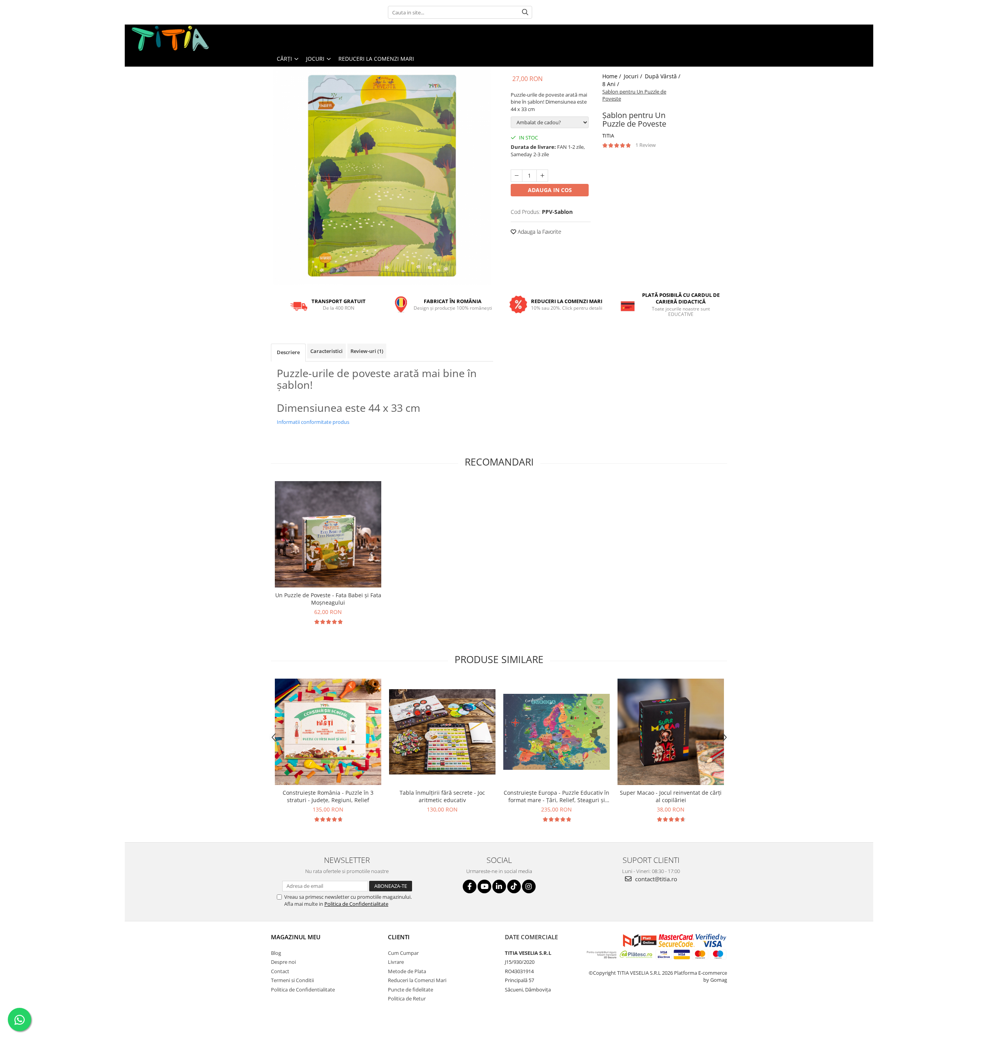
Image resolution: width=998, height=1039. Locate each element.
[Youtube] (484, 886)
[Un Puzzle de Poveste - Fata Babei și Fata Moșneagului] (328, 534)
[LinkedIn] (499, 886)
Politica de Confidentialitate (356, 903)
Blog (276, 952)
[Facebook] (469, 886)
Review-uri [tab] (366, 351)
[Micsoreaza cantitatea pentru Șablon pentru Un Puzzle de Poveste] (516, 175)
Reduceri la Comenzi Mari (376, 58)
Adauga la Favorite (538, 231)
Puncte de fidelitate (410, 989)
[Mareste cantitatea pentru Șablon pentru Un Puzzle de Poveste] (542, 175)
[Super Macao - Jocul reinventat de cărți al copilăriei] (671, 732)
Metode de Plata (407, 971)
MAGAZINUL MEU (295, 937)
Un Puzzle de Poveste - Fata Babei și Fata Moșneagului (328, 598)
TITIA (608, 135)
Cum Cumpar (403, 952)
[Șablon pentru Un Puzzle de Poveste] (382, 176)
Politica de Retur (407, 998)
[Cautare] (525, 12)
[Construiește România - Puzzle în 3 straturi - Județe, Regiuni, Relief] (328, 732)
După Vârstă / (663, 76)
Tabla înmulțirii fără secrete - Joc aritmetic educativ (442, 796)
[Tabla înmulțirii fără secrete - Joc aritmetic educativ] (442, 731)
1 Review (645, 144)
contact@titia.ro (655, 879)
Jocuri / (634, 76)
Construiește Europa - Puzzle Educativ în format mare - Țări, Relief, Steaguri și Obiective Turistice (556, 796)
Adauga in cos (550, 190)
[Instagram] (529, 886)
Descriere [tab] (288, 352)
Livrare (396, 961)
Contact (280, 971)
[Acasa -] (170, 38)
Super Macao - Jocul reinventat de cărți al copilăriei (671, 796)
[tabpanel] (382, 176)
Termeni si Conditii (292, 980)
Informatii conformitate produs (313, 421)
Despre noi (283, 961)
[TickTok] (514, 886)
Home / (612, 76)
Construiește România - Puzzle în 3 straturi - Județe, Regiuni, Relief (328, 796)
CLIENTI (399, 937)
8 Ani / (611, 84)
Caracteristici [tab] (326, 351)
